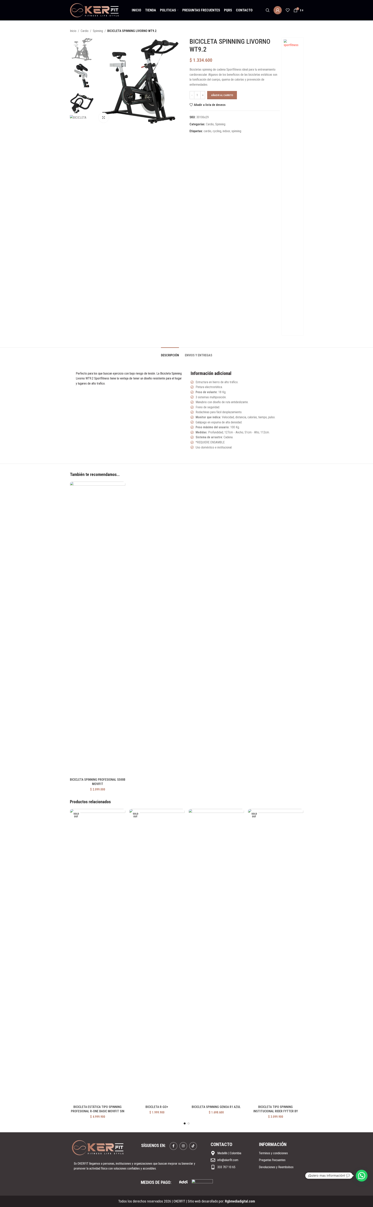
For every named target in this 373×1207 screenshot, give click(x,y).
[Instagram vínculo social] (183, 1146)
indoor (226, 131)
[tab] (170, 353)
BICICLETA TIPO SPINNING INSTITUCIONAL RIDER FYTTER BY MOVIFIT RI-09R (275, 1111)
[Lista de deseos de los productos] (288, 10)
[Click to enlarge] (103, 117)
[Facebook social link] (173, 1146)
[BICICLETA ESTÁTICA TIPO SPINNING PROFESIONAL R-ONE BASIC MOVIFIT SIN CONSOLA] (97, 956)
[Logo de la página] (94, 10)
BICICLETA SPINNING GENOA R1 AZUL (216, 1107)
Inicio (73, 31)
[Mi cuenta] (278, 10)
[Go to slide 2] (189, 1123)
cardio (207, 131)
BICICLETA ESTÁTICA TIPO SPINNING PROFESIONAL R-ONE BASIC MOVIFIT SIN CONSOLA (97, 1111)
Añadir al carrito (222, 95)
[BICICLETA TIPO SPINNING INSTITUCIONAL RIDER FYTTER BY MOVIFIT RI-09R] (275, 956)
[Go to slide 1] (185, 1123)
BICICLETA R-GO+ (156, 1107)
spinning (236, 131)
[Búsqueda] (268, 10)
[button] (362, 1176)
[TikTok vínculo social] (193, 1146)
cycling (217, 131)
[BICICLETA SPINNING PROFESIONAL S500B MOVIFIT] (97, 629)
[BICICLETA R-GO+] (157, 956)
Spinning (98, 31)
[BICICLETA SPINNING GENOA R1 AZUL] (216, 956)
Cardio (85, 31)
